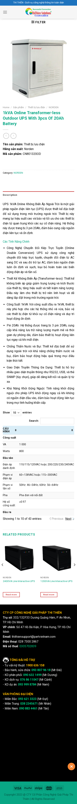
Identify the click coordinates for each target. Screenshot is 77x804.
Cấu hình (6, 430)
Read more (11, 594)
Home (6, 107)
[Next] (74, 572)
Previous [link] (57, 518)
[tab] (38, 195)
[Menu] (5, 12)
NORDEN (53, 107)
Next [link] (68, 518)
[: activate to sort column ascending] (46, 430)
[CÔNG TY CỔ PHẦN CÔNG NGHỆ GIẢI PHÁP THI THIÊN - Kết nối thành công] (38, 12)
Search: (34, 421)
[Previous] (2, 572)
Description (10, 195)
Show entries (17, 412)
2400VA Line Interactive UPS (19, 581)
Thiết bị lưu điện (36, 107)
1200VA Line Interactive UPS (56, 581)
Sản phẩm (18, 107)
